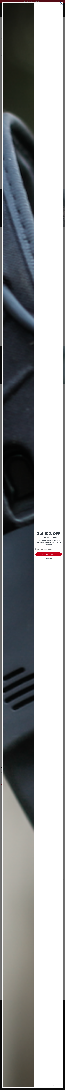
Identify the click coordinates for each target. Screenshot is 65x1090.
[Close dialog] (61, 3)
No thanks (48, 559)
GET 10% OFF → (48, 554)
